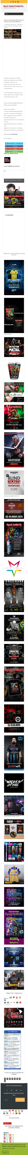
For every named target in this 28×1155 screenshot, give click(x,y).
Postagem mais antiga (20, 253)
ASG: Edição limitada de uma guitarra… (12, 1056)
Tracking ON (17, 1068)
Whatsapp (15, 151)
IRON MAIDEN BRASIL (15, 1035)
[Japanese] (11, 1003)
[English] (6, 998)
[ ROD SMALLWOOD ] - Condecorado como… (12, 1045)
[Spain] (17, 998)
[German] (14, 998)
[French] (11, 998)
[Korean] (14, 1003)
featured (10, 26)
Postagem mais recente (8, 253)
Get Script (8, 1068)
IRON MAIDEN (15, 26)
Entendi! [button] (5, 1152)
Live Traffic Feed (12, 1031)
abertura (21, 24)
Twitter (15, 143)
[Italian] (20, 998)
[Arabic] (17, 1003)
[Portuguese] (8, 1003)
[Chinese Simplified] (20, 1003)
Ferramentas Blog (8, 1004)
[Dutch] (5, 1000)
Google (15, 148)
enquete (5, 26)
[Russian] (5, 1003)
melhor (20, 26)
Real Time (12, 1068)
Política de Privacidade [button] (8, 1148)
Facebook (15, 146)
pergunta (6, 27)
